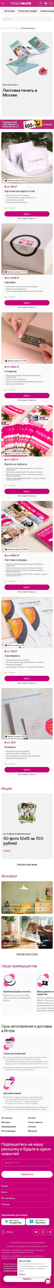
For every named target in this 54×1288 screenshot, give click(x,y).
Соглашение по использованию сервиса (27, 1242)
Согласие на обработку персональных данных (27, 1246)
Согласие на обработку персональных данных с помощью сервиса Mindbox (23, 1257)
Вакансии (32, 1131)
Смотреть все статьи (27, 954)
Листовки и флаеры (15, 560)
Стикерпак (10, 371)
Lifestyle (32, 1126)
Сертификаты (12, 655)
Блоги (4, 1192)
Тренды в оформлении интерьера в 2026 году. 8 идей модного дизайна (25, 909)
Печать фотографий (27, 11)
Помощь (5, 1204)
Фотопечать (7, 1118)
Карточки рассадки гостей (19, 191)
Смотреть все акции (27, 864)
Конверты (10, 747)
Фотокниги (9, 11)
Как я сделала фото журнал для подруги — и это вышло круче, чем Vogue (24, 944)
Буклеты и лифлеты (15, 464)
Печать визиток (35, 1122)
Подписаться (27, 1174)
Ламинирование (8, 1126)
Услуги (4, 1186)
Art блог (32, 1118)
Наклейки (9, 282)
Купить (27, 214)
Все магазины (8, 1198)
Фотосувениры (8, 1131)
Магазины (5, 1122)
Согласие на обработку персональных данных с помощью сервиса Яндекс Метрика (23, 1251)
